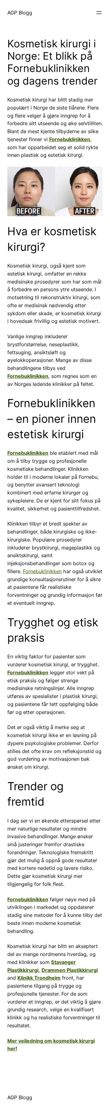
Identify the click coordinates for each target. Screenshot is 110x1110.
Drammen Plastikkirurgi (70, 970)
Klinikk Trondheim (39, 978)
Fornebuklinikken (69, 139)
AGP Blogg (19, 13)
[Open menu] (99, 12)
